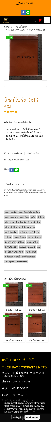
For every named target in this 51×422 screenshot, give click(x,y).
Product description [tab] (16, 184)
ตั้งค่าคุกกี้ (17, 417)
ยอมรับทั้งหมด (32, 417)
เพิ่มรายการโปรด (14, 153)
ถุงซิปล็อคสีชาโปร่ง (20, 159)
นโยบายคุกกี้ (23, 412)
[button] (33, 20)
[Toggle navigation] (47, 20)
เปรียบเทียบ (34, 153)
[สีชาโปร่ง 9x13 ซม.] (25, 57)
